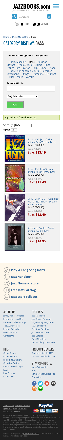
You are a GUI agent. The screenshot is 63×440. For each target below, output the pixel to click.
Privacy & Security (20, 408)
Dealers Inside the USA (42, 353)
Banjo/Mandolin (17, 61)
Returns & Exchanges (13, 366)
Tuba (11, 76)
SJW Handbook (39, 325)
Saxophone (13, 73)
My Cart (44, 23)
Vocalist (29, 76)
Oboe (43, 67)
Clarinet (11, 64)
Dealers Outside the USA (43, 356)
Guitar (26, 67)
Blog (34, 370)
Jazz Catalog (37, 335)
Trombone (37, 73)
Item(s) (27, 23)
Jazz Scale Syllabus (24, 297)
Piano (52, 67)
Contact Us (8, 335)
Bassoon (42, 61)
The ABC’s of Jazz (11, 325)
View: (6, 130)
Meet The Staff (10, 332)
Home (6, 37)
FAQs (5, 369)
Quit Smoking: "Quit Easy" (44, 342)
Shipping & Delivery (12, 359)
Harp (35, 67)
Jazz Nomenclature (24, 283)
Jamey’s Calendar (11, 329)
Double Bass (24, 64)
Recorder (46, 70)
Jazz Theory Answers (41, 319)
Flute (47, 64)
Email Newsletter (39, 339)
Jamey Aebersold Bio (13, 319)
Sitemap (16, 411)
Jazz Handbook (21, 277)
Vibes (20, 76)
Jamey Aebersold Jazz (13, 315)
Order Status (9, 353)
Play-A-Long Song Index (28, 270)
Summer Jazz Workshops (43, 373)
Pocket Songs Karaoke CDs (23, 70)
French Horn (13, 67)
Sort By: (8, 125)
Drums (38, 64)
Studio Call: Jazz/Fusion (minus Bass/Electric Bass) (42, 141)
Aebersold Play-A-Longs (14, 322)
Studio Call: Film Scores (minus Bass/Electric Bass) (42, 170)
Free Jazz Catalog (23, 290)
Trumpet (51, 73)
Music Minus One (20, 37)
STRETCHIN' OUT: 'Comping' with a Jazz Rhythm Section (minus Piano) (43, 201)
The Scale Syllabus (40, 329)
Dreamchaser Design (31, 433)
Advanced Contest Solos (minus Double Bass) (41, 230)
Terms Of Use (8, 405)
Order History (10, 356)
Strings (25, 73)
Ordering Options (11, 363)
